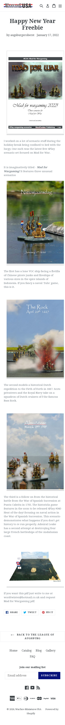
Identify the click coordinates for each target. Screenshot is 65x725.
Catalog (27, 650)
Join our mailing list (32, 667)
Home (14, 650)
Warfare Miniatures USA (28, 709)
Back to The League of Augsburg (35, 636)
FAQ (32, 656)
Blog (39, 650)
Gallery (50, 650)
